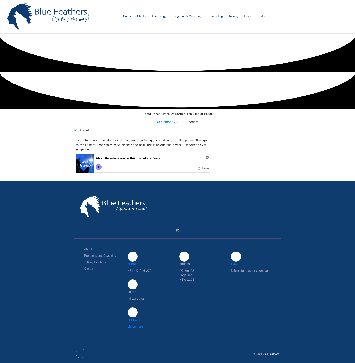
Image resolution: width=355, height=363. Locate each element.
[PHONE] (133, 257)
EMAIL (235, 264)
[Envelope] (80, 353)
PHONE (132, 264)
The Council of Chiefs (131, 16)
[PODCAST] (133, 312)
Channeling (215, 16)
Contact (261, 16)
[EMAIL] (236, 257)
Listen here (135, 326)
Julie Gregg (159, 16)
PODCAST (134, 320)
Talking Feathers (240, 16)
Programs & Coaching (187, 16)
